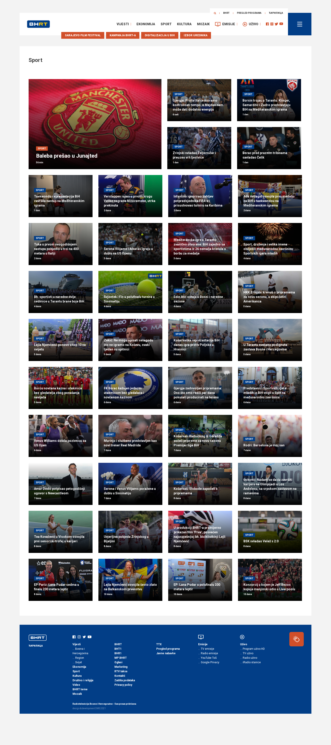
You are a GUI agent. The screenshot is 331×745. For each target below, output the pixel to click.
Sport (166, 24)
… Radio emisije (208, 653)
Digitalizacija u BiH (160, 35)
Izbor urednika (195, 35)
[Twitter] (276, 24)
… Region (78, 657)
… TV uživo (246, 653)
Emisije (228, 24)
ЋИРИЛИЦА (276, 13)
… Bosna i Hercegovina (80, 651)
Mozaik (203, 24)
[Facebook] (267, 24)
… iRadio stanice (250, 662)
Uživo (253, 24)
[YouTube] (281, 24)
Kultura (184, 24)
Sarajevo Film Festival (83, 35)
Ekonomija (145, 24)
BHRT (226, 13)
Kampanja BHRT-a (123, 35)
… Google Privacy (208, 662)
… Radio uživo (248, 657)
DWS (97, 708)
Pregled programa (249, 13)
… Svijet (77, 662)
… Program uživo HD (252, 648)
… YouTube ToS (207, 657)
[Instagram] (271, 24)
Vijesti (123, 24)
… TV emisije (206, 648)
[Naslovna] (38, 24)
